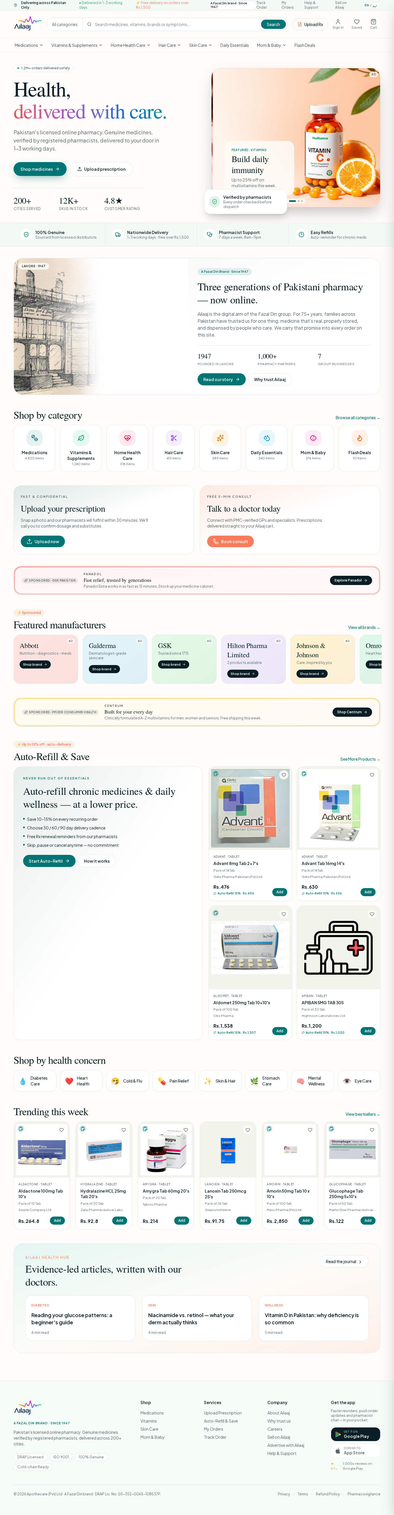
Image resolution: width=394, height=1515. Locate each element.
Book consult (234, 541)
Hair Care (167, 45)
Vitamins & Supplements (74, 45)
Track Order (261, 5)
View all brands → (364, 627)
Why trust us (279, 1420)
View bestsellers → (363, 1114)
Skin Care (198, 45)
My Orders (288, 5)
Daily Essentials (234, 45)
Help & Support (311, 5)
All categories (65, 24)
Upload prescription (104, 169)
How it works (97, 861)
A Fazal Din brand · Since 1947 (229, 5)
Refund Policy (328, 1494)
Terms (303, 1494)
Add (279, 892)
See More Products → (360, 759)
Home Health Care (128, 45)
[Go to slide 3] (302, 201)
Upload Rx (313, 24)
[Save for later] (283, 774)
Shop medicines (36, 169)
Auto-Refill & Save (221, 1420)
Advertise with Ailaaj (285, 1445)
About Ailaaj (278, 1412)
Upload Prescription (223, 1412)
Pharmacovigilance (364, 1494)
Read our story (218, 379)
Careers (274, 1429)
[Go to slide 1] (292, 201)
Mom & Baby (269, 45)
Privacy (284, 1494)
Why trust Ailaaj (270, 379)
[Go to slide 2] (298, 201)
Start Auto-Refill (46, 861)
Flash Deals (304, 45)
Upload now (47, 541)
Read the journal (341, 1261)
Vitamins (148, 1420)
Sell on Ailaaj (341, 5)
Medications (26, 45)
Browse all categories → (358, 417)
